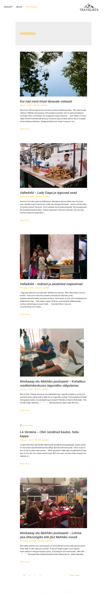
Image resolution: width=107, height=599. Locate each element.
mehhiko (44, 105)
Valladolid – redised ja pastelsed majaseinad (51, 284)
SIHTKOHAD (31, 7)
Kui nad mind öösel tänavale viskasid (46, 101)
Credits (66, 592)
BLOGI (19, 7)
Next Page (76, 575)
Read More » (25, 129)
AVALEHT (8, 7)
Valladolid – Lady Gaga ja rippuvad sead (48, 192)
